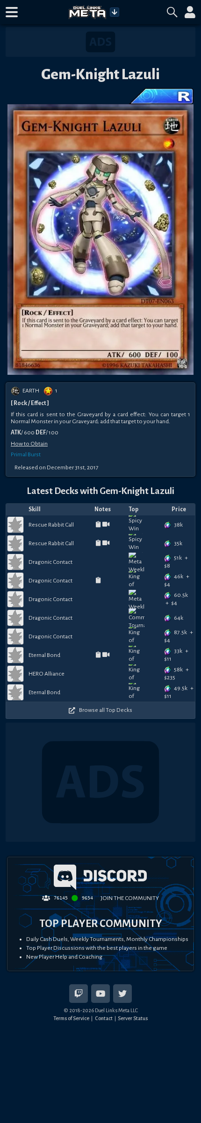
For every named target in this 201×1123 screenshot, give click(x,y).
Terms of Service (71, 1018)
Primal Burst (26, 454)
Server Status (133, 1018)
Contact (104, 1018)
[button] (12, 12)
